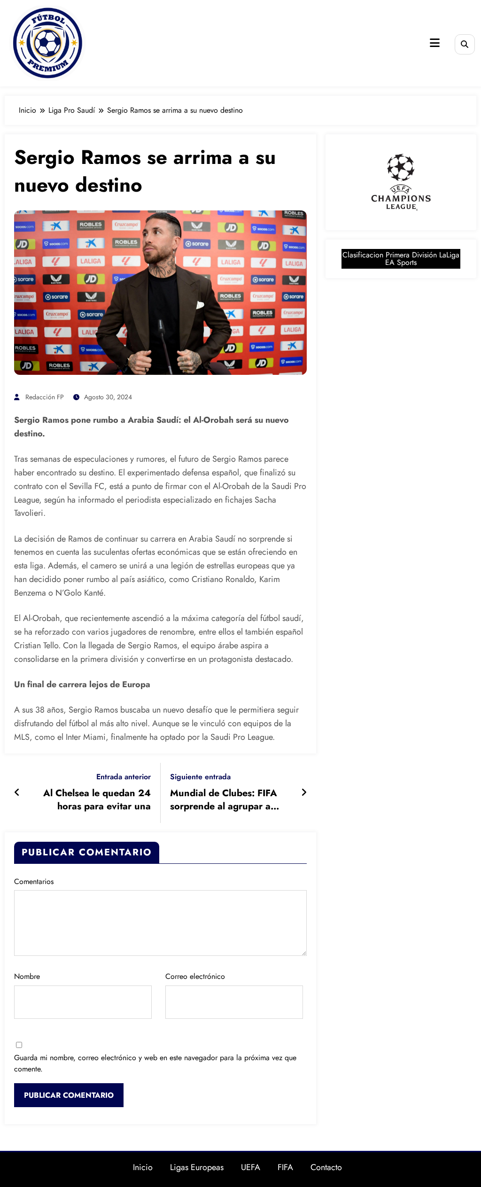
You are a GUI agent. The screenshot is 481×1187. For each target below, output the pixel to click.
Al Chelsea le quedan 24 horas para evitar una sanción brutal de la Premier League (89, 800)
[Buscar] (465, 44)
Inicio (143, 1167)
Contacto (326, 1167)
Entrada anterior (123, 776)
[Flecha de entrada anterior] (17, 792)
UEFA (250, 1167)
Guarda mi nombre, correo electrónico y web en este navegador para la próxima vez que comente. (155, 1063)
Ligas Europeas (197, 1167)
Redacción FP (44, 397)
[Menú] (434, 43)
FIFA (285, 1167)
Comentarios (34, 881)
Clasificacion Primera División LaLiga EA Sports (400, 258)
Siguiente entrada (200, 776)
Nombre (27, 976)
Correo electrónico (195, 976)
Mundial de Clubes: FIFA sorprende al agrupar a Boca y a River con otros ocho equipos (223, 800)
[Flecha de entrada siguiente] (304, 792)
